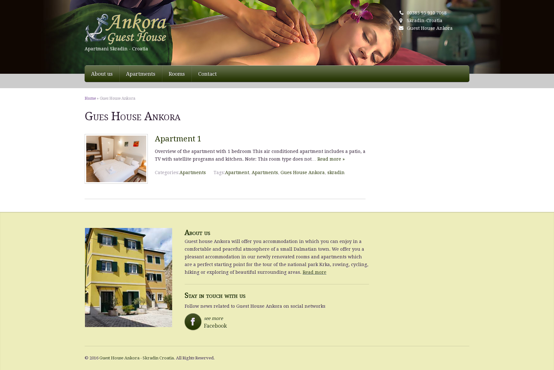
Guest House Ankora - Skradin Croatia (136, 358)
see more (208, 322)
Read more (314, 272)
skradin (336, 172)
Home (90, 98)
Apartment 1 (178, 138)
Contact (207, 74)
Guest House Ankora (430, 28)
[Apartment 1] (116, 182)
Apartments (140, 74)
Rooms (177, 74)
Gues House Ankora (303, 172)
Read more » (331, 159)
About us (102, 74)
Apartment (237, 172)
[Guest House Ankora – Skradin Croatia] (158, 29)
